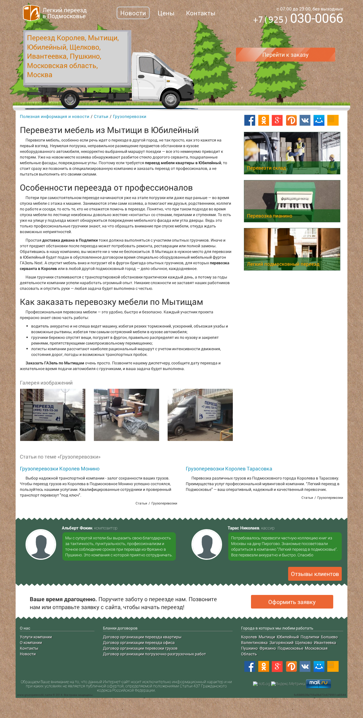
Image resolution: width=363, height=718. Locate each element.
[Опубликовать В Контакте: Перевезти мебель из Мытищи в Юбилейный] (305, 120)
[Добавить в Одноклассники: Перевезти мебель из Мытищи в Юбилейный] (263, 120)
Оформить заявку (292, 601)
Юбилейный (288, 636)
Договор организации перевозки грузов (140, 648)
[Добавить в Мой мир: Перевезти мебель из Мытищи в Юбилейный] (319, 120)
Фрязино (267, 648)
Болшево (329, 636)
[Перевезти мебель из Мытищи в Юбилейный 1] (52, 414)
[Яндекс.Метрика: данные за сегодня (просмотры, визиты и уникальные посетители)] (288, 683)
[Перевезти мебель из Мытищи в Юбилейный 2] (126, 414)
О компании (31, 642)
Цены (166, 13)
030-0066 (298, 19)
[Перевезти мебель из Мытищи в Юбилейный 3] (200, 414)
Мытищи (267, 636)
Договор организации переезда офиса (139, 642)
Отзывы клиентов (315, 573)
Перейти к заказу (285, 54)
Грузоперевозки (129, 116)
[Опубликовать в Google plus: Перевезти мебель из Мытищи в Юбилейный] (277, 120)
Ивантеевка (325, 642)
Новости (133, 13)
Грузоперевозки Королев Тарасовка (229, 468)
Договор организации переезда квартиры (142, 636)
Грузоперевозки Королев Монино (60, 468)
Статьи (101, 116)
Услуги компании (36, 636)
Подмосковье (290, 648)
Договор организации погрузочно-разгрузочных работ (154, 653)
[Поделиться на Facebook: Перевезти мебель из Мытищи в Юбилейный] (249, 120)
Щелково (303, 642)
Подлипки (310, 636)
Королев (249, 636)
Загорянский (281, 642)
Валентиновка (254, 642)
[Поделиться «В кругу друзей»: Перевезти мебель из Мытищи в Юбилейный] (291, 120)
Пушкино (249, 648)
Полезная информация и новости (54, 116)
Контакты (200, 13)
